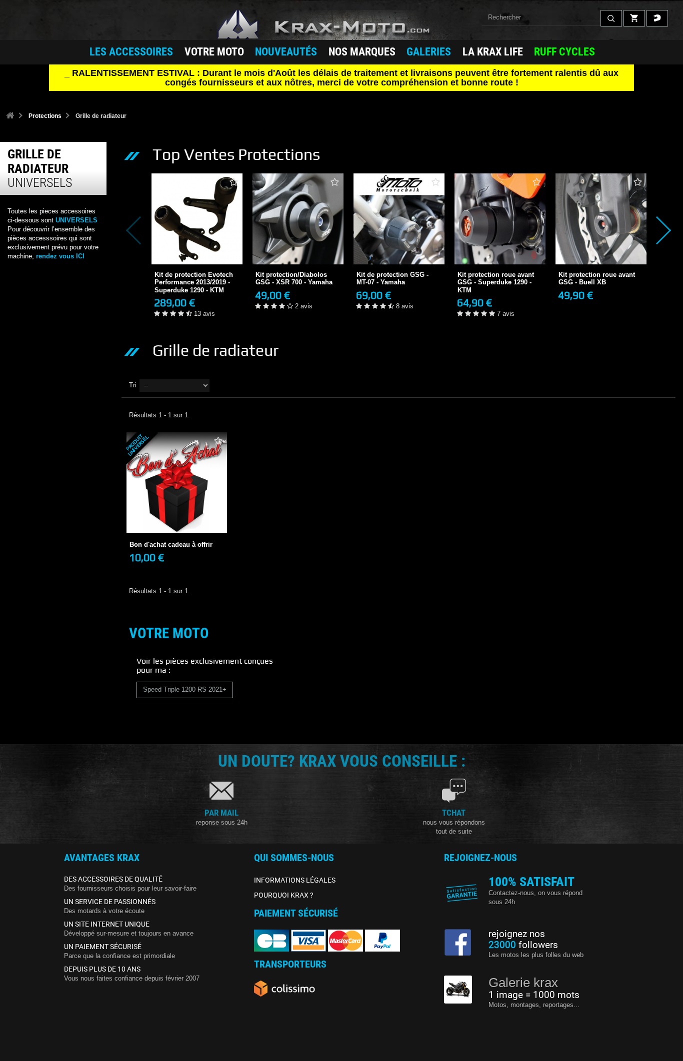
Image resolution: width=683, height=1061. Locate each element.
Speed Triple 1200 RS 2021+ (184, 689)
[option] (197, 246)
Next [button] (657, 230)
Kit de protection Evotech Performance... (197, 258)
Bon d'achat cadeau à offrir (176, 509)
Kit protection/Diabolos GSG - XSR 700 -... (298, 251)
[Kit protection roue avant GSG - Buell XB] (601, 218)
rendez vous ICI (60, 256)
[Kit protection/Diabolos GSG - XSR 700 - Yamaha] (298, 218)
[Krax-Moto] (341, 25)
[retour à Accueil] (10, 116)
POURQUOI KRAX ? (284, 895)
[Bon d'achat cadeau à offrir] (177, 482)
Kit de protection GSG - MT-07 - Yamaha (399, 251)
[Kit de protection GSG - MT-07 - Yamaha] (399, 218)
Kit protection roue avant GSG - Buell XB (600, 251)
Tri (132, 385)
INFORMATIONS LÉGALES (295, 880)
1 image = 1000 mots (534, 995)
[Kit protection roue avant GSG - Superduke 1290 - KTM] (500, 218)
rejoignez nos (516, 934)
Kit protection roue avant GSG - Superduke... (500, 258)
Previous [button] (140, 230)
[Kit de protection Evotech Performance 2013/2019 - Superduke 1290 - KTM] (197, 218)
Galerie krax (523, 982)
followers (523, 945)
